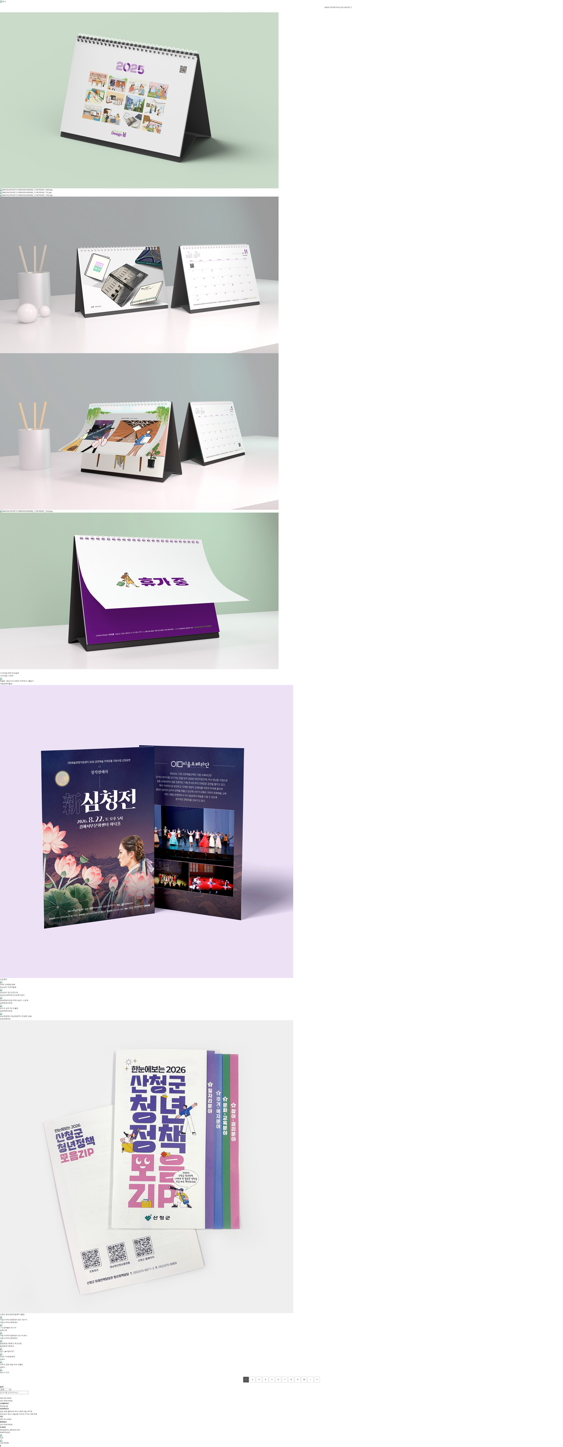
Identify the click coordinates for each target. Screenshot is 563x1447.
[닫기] (0, 1395)
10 (304, 1379)
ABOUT (327, 7)
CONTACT (347, 7)
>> (317, 1379)
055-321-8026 (5, 1398)
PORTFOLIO (336, 7)
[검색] (29, 1392)
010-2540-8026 (6, 1401)
